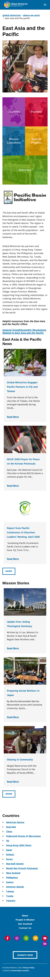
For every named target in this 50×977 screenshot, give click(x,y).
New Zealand (13, 872)
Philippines (12, 877)
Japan (9, 849)
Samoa (9, 882)
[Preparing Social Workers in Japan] (25, 671)
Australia (11, 826)
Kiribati (10, 854)
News (25, 915)
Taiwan (10, 891)
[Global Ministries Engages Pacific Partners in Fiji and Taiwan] (25, 362)
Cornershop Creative (20, 970)
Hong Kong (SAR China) (18, 845)
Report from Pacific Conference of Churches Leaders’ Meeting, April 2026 (23, 532)
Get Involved (25, 923)
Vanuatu (10, 900)
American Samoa (15, 822)
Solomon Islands (15, 886)
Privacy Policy (28, 967)
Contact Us (25, 927)
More (9, 571)
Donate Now (25, 955)
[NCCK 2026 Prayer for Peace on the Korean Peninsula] (25, 439)
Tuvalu (9, 895)
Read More (13, 416)
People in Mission (25, 919)
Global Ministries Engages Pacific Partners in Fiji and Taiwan (22, 387)
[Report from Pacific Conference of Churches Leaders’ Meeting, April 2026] (25, 508)
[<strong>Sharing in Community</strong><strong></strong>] (25, 739)
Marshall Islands (15, 863)
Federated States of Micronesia (23, 836)
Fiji (7, 840)
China (9, 831)
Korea (9, 859)
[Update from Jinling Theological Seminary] (25, 602)
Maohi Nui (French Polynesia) (22, 868)
